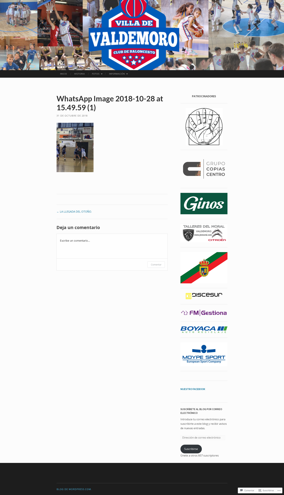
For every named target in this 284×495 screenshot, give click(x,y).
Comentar (156, 264)
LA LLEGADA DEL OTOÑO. (74, 211)
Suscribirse (191, 449)
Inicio (63, 73)
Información (117, 73)
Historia (79, 73)
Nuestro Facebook (192, 389)
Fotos (96, 73)
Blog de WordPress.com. (74, 489)
